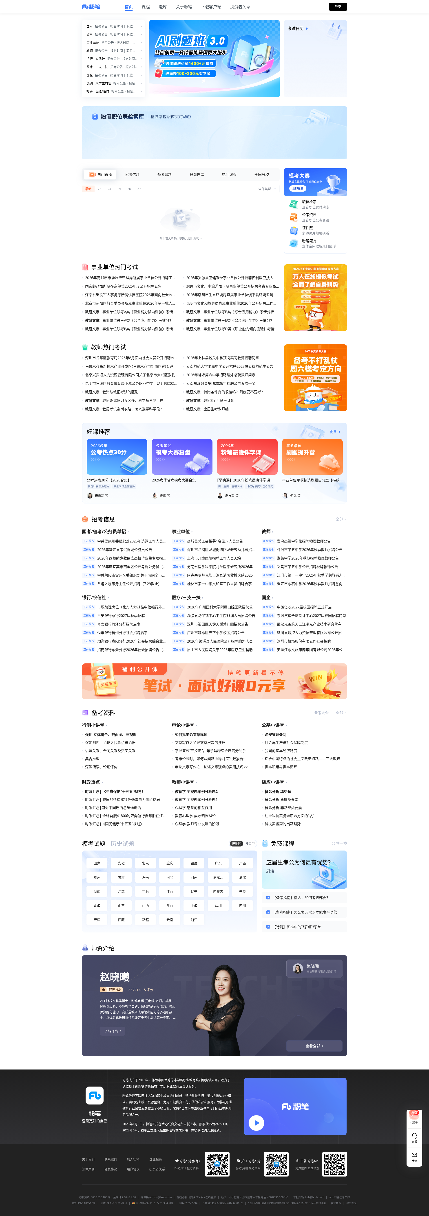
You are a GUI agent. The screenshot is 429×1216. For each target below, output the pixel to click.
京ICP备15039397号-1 (113, 1203)
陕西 (169, 905)
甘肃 (121, 877)
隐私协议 (110, 1169)
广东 (218, 863)
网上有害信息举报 (339, 1197)
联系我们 (110, 1159)
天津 (97, 919)
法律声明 (88, 1169)
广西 (242, 863)
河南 (194, 877)
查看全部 (313, 1045)
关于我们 (88, 1159)
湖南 (97, 891)
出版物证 (351, 1203)
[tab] (100, 174)
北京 (145, 863)
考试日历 (295, 28)
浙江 (194, 919)
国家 (97, 863)
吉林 (145, 891)
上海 (194, 905)
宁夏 (242, 891)
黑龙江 (218, 877)
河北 (169, 877)
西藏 (121, 919)
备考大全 (321, 713)
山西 (145, 905)
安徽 (121, 863)
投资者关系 (157, 1169)
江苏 (121, 891)
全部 (339, 519)
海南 (145, 877)
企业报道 (155, 1159)
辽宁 (194, 891)
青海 (97, 905)
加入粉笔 (133, 1159)
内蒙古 (218, 891)
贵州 (97, 877)
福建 (194, 863)
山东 (121, 905)
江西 (169, 891)
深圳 (218, 905)
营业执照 (336, 1203)
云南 (169, 919)
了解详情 (111, 1031)
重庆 (169, 863)
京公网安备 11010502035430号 (154, 1203)
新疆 (145, 919)
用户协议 (133, 1169)
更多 (333, 431)
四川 (242, 905)
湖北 (242, 877)
